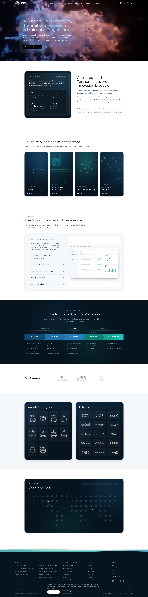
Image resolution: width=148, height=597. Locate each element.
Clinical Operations (44, 574)
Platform (60, 3)
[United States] (49, 504)
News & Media (91, 577)
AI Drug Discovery (20, 565)
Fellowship (78, 3)
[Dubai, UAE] (88, 508)
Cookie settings (128, 593)
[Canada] (48, 501)
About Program (68, 565)
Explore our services (51, 47)
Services (50, 3)
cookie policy (51, 588)
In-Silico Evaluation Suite (46, 568)
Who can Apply (67, 571)
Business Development (46, 577)
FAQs (65, 577)
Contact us (115, 577)
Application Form (68, 580)
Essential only (67, 592)
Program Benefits (68, 568)
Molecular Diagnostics (21, 574)
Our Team (90, 568)
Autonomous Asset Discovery (48, 565)
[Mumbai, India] (92, 509)
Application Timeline (69, 574)
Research (70, 3)
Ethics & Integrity (117, 593)
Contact (97, 3)
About (88, 3)
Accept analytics (54, 592)
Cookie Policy (107, 593)
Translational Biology (21, 571)
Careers (89, 580)
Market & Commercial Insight (48, 571)
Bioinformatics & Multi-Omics (24, 568)
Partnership (90, 571)
